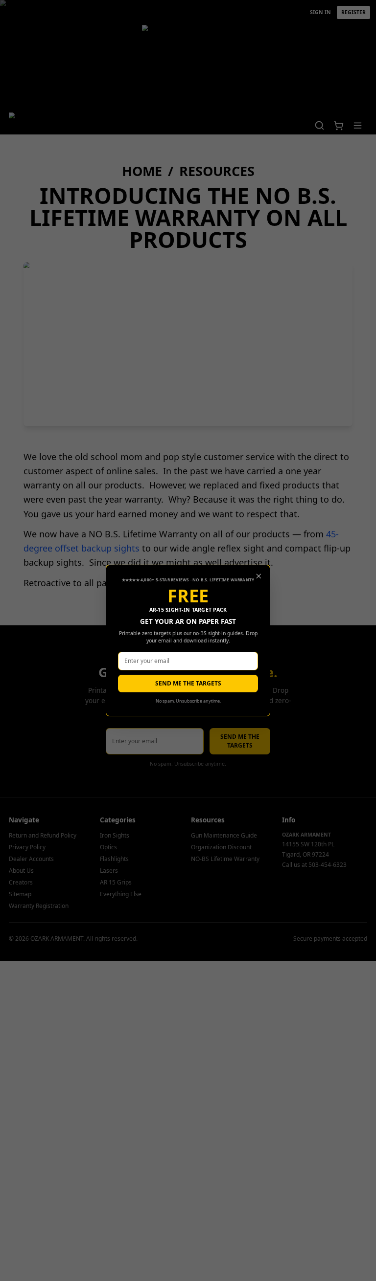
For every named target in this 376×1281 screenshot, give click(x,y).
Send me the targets (188, 683)
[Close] (259, 576)
